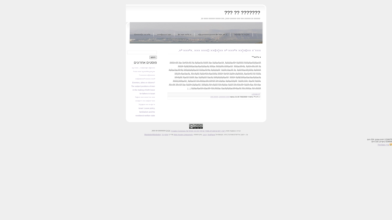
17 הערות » (256, 94)
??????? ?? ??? (242, 12)
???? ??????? (224, 97)
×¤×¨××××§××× (164, 34)
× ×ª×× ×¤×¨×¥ (184, 34)
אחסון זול (165, 135)
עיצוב (205, 135)
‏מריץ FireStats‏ (384, 145)
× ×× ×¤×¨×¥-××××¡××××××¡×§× (212, 34)
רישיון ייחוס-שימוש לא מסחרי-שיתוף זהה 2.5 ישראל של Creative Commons (198, 131)
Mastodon (148, 135)
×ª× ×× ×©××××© (142, 34)
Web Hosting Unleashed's (183, 135)
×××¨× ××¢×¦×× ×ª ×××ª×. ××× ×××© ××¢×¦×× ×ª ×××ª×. (219, 50)
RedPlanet (211, 135)
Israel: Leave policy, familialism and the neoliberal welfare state (145, 112)
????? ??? (214, 97)
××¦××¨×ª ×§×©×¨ (241, 34)
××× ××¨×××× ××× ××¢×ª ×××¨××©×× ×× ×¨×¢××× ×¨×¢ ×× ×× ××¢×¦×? (145, 101)
